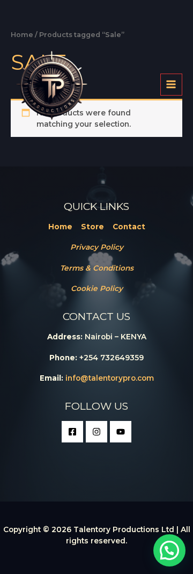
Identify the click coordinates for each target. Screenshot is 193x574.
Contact (129, 226)
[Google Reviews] (120, 431)
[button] (169, 550)
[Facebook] (72, 431)
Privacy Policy (96, 247)
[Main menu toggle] (171, 85)
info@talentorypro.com (109, 378)
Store (92, 226)
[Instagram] (96, 431)
